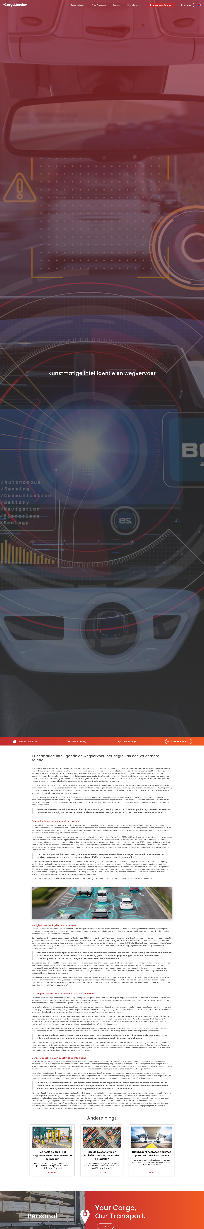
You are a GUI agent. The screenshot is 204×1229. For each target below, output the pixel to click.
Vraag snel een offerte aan (178, 741)
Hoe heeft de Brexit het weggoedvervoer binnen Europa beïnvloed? (52, 1155)
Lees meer (52, 1173)
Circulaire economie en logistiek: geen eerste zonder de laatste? (101, 1155)
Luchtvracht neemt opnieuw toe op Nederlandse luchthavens (151, 1153)
